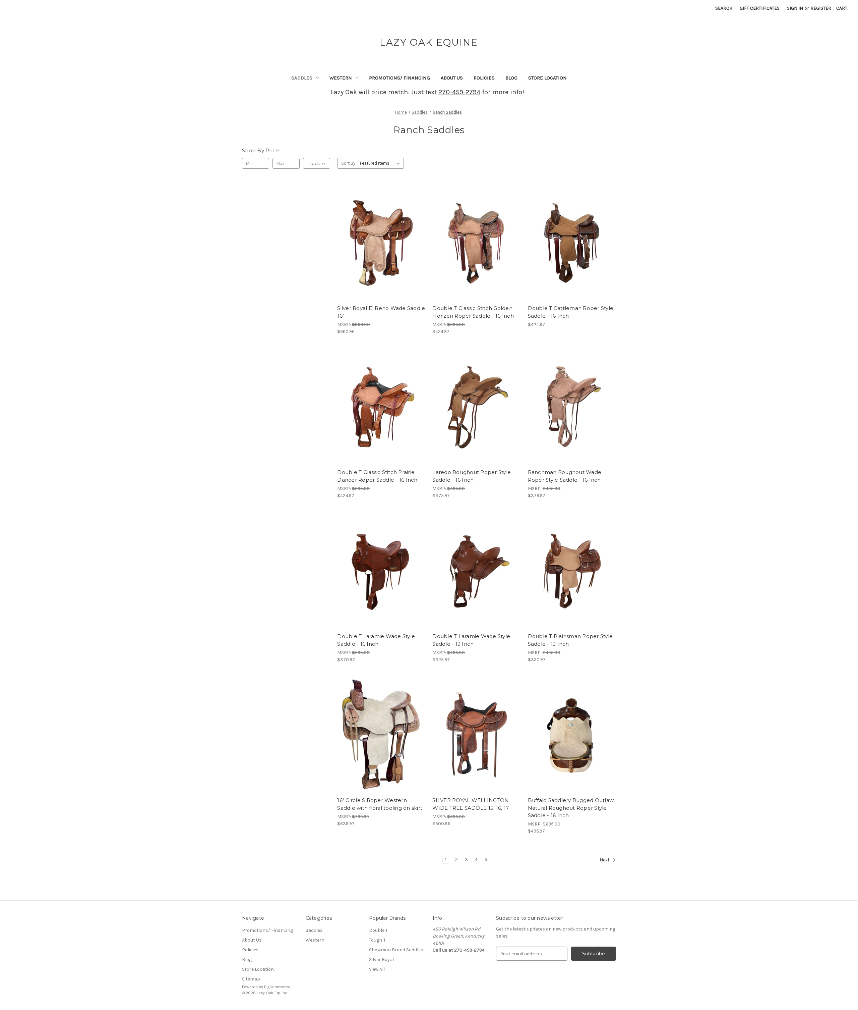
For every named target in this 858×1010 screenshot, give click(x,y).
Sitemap (251, 979)
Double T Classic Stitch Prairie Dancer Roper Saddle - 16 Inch (377, 476)
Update (316, 163)
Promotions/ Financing (399, 78)
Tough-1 (377, 940)
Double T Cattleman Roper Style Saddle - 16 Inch (571, 312)
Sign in (795, 8)
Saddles (301, 78)
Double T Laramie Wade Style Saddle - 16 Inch (376, 640)
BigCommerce (277, 987)
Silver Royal (381, 959)
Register (820, 8)
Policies (484, 78)
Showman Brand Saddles (396, 950)
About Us (452, 78)
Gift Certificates (760, 8)
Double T (378, 930)
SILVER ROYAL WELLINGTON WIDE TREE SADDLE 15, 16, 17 (470, 804)
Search (723, 8)
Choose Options (476, 747)
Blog (511, 78)
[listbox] (381, 163)
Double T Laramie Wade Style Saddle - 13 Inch (471, 640)
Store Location (547, 78)
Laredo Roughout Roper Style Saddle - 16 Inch (471, 476)
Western (340, 78)
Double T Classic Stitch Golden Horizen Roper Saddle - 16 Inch (473, 312)
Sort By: (348, 163)
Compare (379, 243)
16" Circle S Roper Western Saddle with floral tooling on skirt (379, 804)
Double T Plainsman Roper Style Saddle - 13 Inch (570, 640)
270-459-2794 (459, 92)
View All (377, 969)
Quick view (380, 231)
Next (605, 860)
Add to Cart (381, 255)
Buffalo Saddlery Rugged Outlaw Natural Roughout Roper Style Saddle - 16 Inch (571, 807)
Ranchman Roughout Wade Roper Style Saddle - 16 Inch (565, 476)
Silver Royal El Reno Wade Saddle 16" (381, 312)
